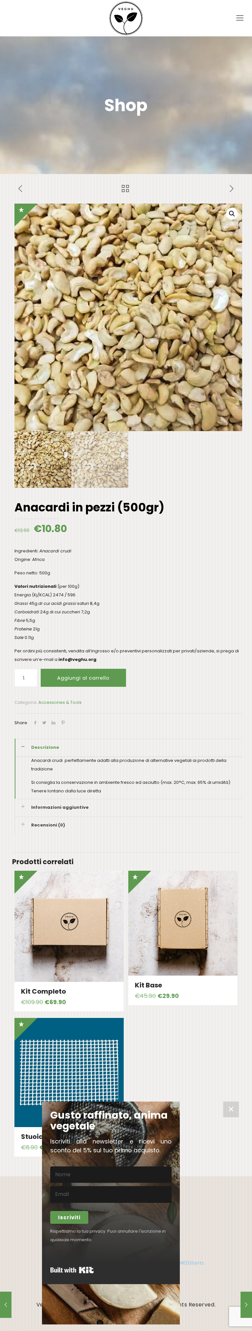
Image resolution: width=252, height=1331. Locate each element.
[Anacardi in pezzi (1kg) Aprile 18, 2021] (5, 1305)
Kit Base (148, 985)
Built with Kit (72, 1270)
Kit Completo (43, 991)
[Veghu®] (126, 18)
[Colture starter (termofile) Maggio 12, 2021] (246, 1305)
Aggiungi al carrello (83, 677)
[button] (232, 214)
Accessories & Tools (60, 702)
